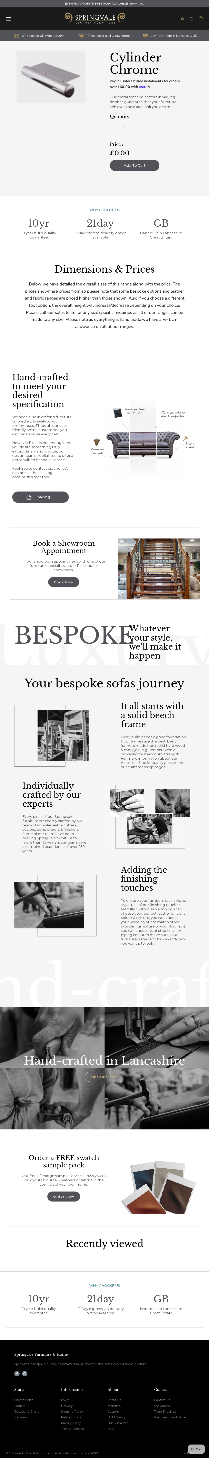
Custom (113, 1411)
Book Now (137, 3)
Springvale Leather (20, 1453)
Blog (111, 1429)
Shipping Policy (72, 1411)
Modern (20, 1406)
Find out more (104, 1077)
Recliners (20, 1417)
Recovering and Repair (170, 1417)
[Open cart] (201, 18)
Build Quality (117, 1417)
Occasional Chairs (26, 1411)
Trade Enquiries (165, 1411)
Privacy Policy (71, 1423)
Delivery (67, 1406)
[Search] (192, 19)
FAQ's (65, 1400)
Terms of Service (73, 1429)
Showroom (162, 1406)
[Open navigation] (8, 18)
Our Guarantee (118, 1423)
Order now (63, 1196)
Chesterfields (23, 1400)
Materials (114, 1406)
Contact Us (162, 1400)
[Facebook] (17, 1373)
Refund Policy (71, 1417)
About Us (114, 1400)
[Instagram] (24, 1373)
